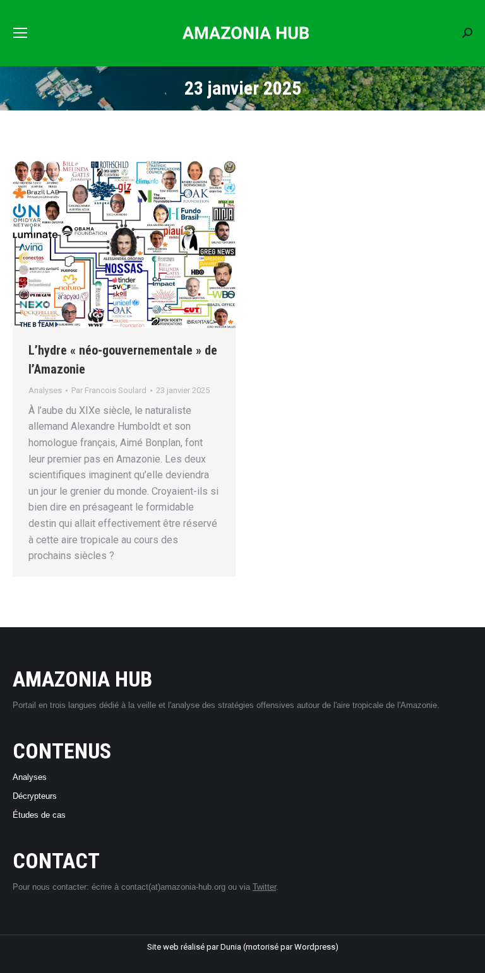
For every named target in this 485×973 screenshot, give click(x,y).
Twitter (264, 887)
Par (109, 390)
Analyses (45, 390)
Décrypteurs (35, 796)
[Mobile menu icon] (20, 32)
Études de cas (39, 815)
